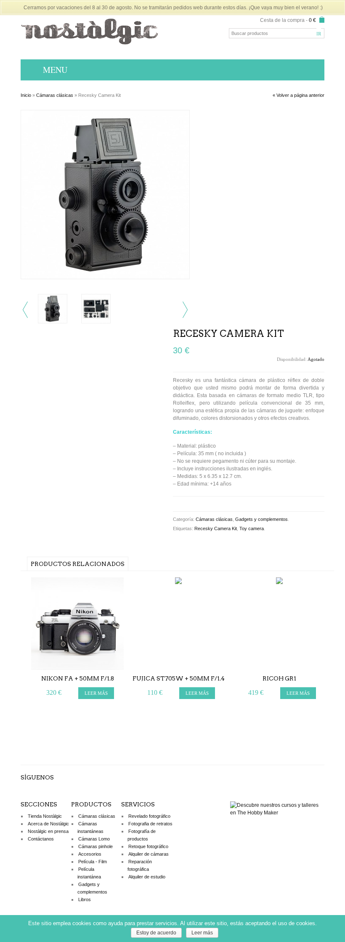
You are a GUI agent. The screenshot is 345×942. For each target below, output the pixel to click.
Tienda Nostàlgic (45, 816)
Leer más (202, 933)
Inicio (26, 95)
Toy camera (251, 528)
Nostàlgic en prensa (48, 831)
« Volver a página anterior (298, 95)
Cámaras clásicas (54, 95)
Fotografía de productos (141, 835)
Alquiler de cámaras (148, 854)
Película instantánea (89, 873)
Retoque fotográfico (148, 846)
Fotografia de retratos (150, 823)
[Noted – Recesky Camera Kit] (105, 277)
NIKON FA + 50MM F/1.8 (77, 678)
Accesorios (89, 854)
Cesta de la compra (282, 20)
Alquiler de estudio (146, 876)
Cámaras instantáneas (90, 827)
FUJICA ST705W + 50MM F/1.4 (179, 678)
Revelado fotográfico (149, 816)
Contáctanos (41, 838)
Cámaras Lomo (94, 838)
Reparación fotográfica (139, 865)
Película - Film (92, 861)
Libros (84, 899)
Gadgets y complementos (261, 519)
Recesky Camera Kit (215, 528)
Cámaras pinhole (95, 846)
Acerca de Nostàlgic (48, 823)
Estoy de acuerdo (156, 933)
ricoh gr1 (279, 678)
